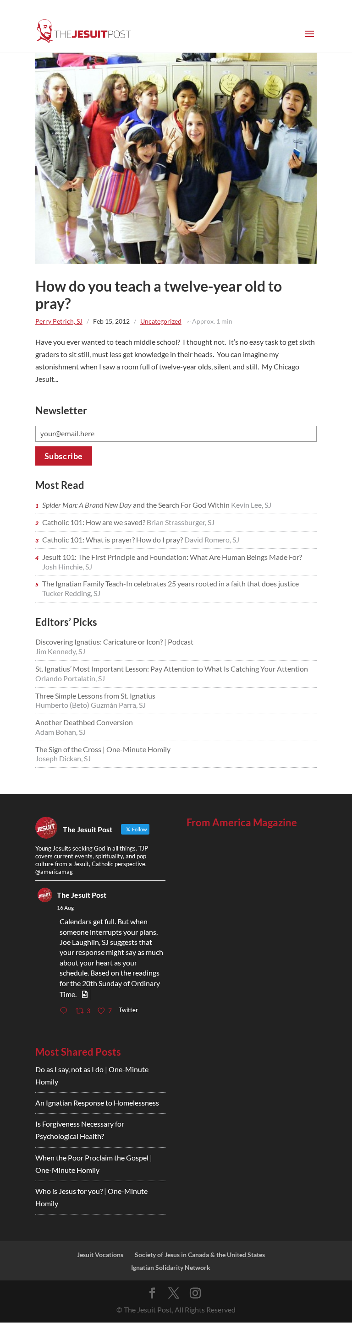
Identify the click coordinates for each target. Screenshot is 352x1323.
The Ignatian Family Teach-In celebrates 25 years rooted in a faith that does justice (170, 583)
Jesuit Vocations (100, 1254)
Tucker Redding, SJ (71, 593)
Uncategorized (161, 321)
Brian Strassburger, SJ (180, 522)
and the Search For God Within (136, 504)
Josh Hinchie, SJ (67, 566)
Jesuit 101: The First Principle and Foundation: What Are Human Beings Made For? (172, 557)
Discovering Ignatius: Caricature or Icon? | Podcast (114, 641)
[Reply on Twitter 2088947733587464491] (65, 1011)
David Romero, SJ (211, 539)
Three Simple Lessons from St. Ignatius (95, 695)
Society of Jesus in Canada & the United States (200, 1254)
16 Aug (65, 907)
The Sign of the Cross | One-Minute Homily (102, 749)
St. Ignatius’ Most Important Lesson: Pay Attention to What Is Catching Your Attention (171, 668)
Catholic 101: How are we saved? (94, 522)
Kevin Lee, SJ (251, 504)
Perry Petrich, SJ (58, 321)
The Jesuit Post (81, 894)
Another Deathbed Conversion (84, 722)
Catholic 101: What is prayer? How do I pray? (113, 539)
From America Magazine (242, 822)
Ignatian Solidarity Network (170, 1267)
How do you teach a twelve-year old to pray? (158, 294)
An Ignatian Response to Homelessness (97, 1102)
